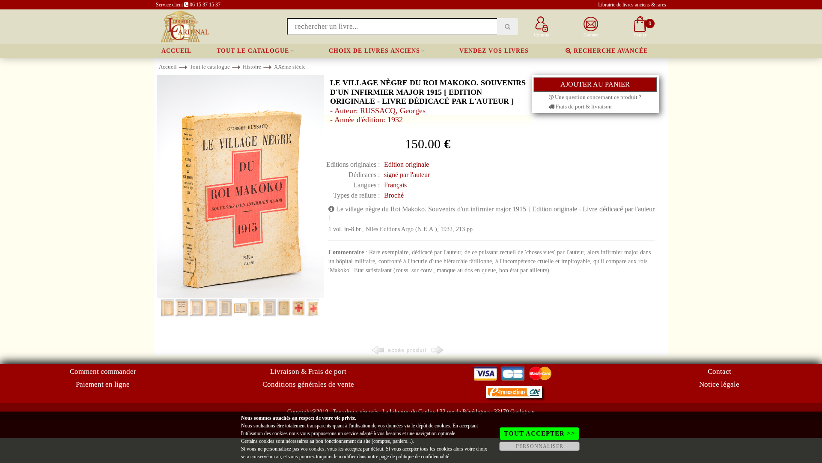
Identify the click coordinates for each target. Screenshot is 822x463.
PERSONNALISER (539, 446)
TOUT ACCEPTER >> (539, 433)
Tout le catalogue (253, 51)
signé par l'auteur (407, 174)
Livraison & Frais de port (308, 371)
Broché (394, 195)
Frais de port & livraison (583, 106)
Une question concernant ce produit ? (597, 97)
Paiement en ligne (103, 384)
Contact (719, 371)
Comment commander (103, 371)
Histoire (252, 66)
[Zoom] (240, 186)
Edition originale (406, 164)
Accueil (176, 51)
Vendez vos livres (494, 51)
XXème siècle (290, 66)
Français (395, 185)
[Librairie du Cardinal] (184, 26)
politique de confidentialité (422, 457)
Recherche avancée (610, 51)
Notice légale (719, 384)
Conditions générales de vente (308, 384)
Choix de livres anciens (374, 51)
